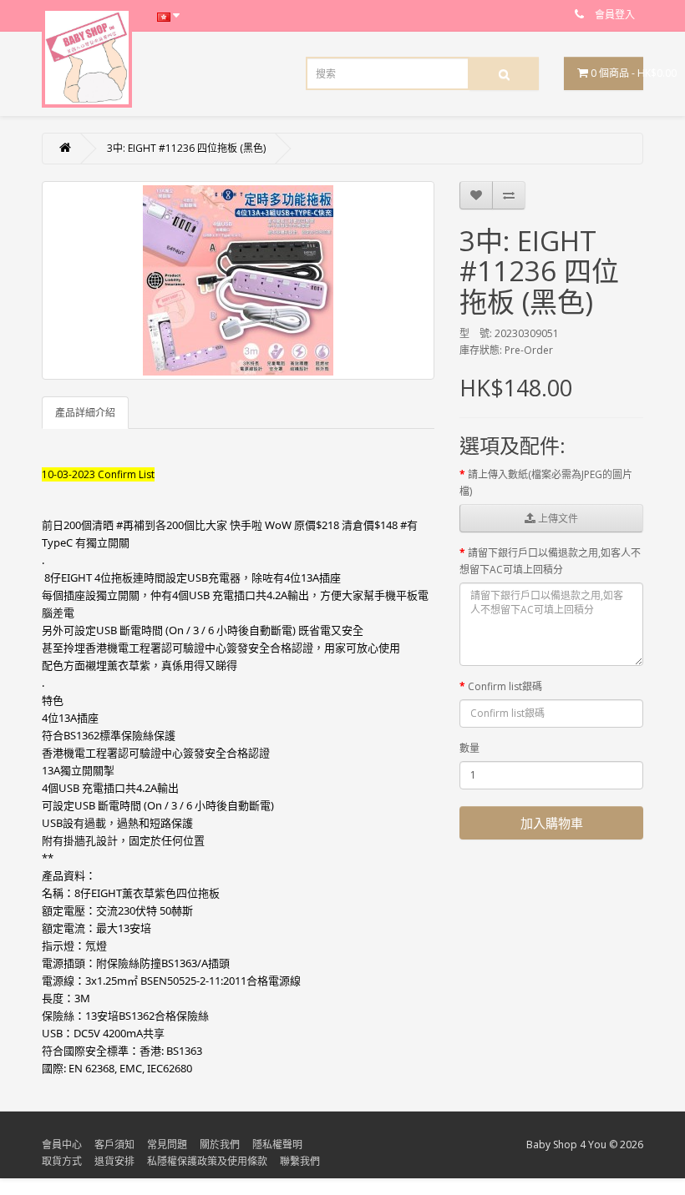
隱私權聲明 (277, 1144)
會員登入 (615, 15)
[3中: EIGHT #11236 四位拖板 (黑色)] (238, 280)
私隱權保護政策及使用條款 (207, 1161)
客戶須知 (114, 1144)
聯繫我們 (300, 1161)
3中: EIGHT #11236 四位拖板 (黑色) (186, 148)
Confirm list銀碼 (505, 686)
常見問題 (167, 1144)
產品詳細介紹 (85, 413)
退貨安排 (114, 1161)
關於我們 (220, 1144)
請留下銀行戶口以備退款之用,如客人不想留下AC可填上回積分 (550, 561)
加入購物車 (551, 822)
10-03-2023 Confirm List (98, 474)
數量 (469, 748)
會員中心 (62, 1144)
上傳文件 (556, 519)
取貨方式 (62, 1161)
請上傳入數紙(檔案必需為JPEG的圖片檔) (545, 482)
